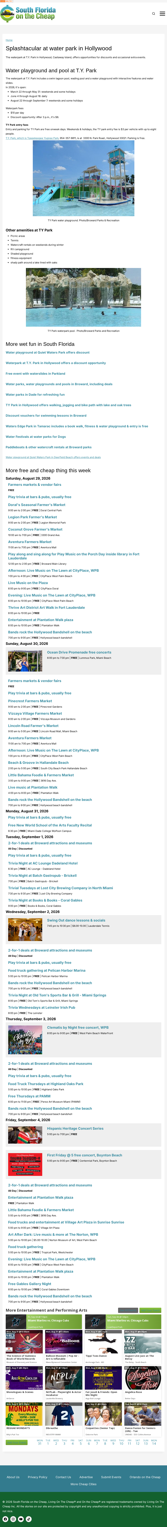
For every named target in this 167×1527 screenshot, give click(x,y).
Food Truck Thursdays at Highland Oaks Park (45, 1084)
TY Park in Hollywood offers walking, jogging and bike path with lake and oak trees (68, 405)
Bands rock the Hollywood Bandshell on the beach (50, 632)
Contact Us (63, 1477)
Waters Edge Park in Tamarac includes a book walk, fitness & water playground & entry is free (77, 426)
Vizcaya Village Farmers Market (35, 713)
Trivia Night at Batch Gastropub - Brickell (42, 875)
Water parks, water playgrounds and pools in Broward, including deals (59, 384)
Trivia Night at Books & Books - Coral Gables (45, 900)
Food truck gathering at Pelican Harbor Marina (46, 970)
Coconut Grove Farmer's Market (35, 529)
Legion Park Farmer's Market (32, 517)
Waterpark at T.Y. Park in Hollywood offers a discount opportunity (56, 363)
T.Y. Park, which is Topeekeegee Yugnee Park (32, 138)
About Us (13, 1477)
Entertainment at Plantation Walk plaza (40, 620)
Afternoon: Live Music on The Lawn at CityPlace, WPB (53, 570)
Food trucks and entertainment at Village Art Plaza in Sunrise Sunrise (66, 1222)
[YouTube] (21, 1519)
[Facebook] (5, 1519)
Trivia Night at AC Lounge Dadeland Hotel (43, 863)
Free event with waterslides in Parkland (35, 374)
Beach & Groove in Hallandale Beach (38, 763)
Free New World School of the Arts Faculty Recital (50, 825)
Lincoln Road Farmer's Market (33, 726)
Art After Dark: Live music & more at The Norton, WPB (53, 1234)
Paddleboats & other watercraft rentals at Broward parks (49, 447)
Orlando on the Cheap (145, 1477)
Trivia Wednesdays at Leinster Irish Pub (41, 1007)
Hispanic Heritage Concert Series (75, 1128)
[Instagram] (13, 1519)
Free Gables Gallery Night (29, 1284)
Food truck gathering (25, 1247)
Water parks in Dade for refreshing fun (35, 395)
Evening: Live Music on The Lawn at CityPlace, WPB (51, 595)
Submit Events (111, 1477)
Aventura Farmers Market (30, 542)
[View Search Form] (153, 13)
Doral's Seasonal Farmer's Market (36, 505)
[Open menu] (162, 14)
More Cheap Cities (84, 1484)
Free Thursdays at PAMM (29, 1096)
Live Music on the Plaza (28, 583)
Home (9, 40)
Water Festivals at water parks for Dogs (36, 437)
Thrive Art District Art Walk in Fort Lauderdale (46, 607)
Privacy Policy (37, 1477)
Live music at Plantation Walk (32, 787)
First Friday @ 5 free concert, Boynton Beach (84, 1155)
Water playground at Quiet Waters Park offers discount (48, 352)
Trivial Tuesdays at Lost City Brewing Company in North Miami (60, 888)
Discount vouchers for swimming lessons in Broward (46, 415)
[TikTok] (29, 1519)
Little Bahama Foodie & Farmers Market (41, 775)
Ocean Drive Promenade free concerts (79, 652)
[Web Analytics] (83, 1)
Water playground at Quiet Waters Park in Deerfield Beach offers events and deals (53, 457)
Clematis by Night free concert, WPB (78, 1027)
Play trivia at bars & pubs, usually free (39, 497)
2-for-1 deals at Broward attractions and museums (50, 843)
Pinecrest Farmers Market (30, 701)
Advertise (86, 1477)
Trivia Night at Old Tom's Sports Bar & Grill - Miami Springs (57, 995)
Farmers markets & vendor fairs (34, 485)
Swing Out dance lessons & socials (76, 920)
